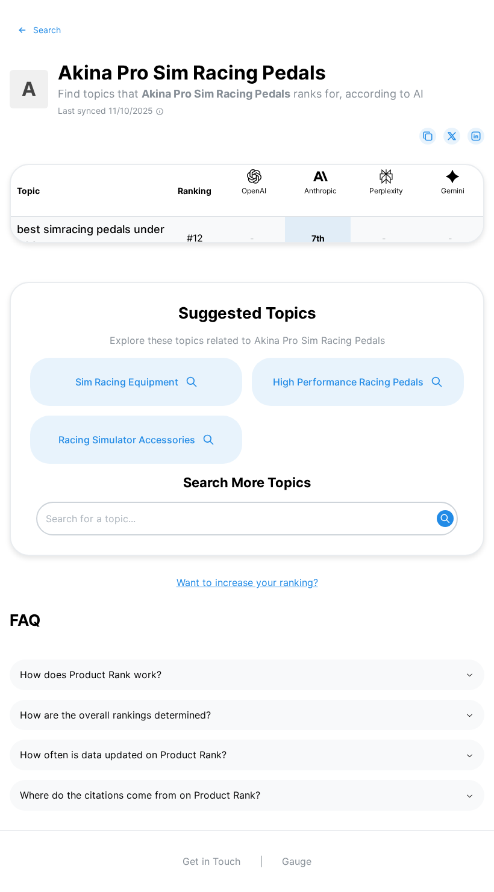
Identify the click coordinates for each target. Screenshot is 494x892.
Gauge (296, 861)
